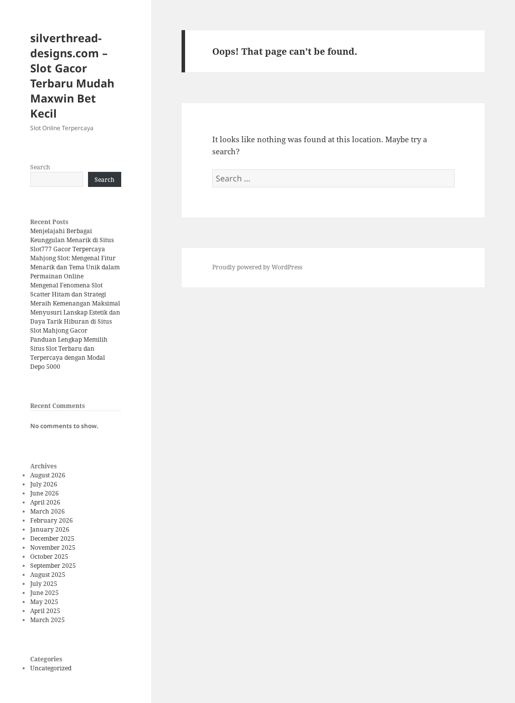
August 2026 (47, 475)
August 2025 (47, 574)
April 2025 (45, 611)
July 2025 (43, 583)
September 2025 (53, 565)
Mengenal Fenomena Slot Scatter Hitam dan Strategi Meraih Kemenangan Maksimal (75, 294)
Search (40, 167)
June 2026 (44, 493)
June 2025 (44, 592)
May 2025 (44, 601)
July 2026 (43, 484)
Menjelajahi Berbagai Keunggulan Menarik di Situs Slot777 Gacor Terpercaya (72, 240)
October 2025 (49, 556)
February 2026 (51, 520)
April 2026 (45, 502)
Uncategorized (50, 668)
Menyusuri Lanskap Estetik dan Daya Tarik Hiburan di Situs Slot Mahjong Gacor (75, 321)
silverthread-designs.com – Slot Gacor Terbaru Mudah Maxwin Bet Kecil (72, 75)
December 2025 (52, 538)
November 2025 (52, 547)
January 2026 (49, 529)
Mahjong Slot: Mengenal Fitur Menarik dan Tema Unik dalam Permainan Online (75, 267)
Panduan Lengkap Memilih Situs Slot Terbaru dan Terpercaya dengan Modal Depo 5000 (69, 353)
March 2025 (47, 620)
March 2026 (47, 511)
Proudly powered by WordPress (257, 267)
